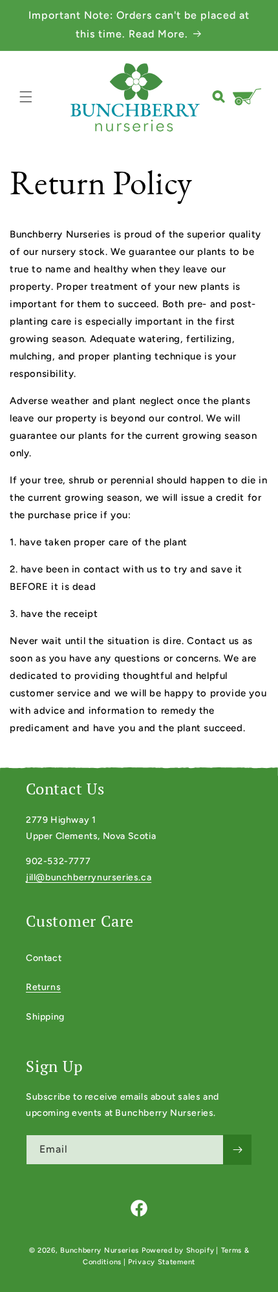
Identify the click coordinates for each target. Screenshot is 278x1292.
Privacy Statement (161, 1262)
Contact (43, 958)
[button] (26, 97)
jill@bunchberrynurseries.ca (88, 877)
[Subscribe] (237, 1150)
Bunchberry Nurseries (101, 1250)
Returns (43, 987)
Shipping (45, 1016)
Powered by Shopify (178, 1250)
